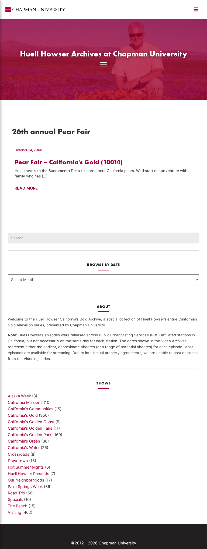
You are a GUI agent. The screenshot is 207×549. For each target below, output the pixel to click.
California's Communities (30, 409)
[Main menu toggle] (196, 9)
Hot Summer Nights (26, 467)
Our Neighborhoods (26, 480)
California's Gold (23, 415)
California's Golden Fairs (30, 428)
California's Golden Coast (31, 421)
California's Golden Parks (31, 434)
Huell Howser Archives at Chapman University (103, 54)
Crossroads (18, 454)
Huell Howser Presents (28, 473)
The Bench (17, 506)
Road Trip (16, 493)
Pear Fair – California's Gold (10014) (69, 162)
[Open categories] (103, 64)
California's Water (24, 447)
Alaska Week (19, 396)
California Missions (25, 402)
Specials (15, 499)
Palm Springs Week (25, 486)
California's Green (24, 441)
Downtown (18, 460)
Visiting (14, 512)
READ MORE (26, 188)
